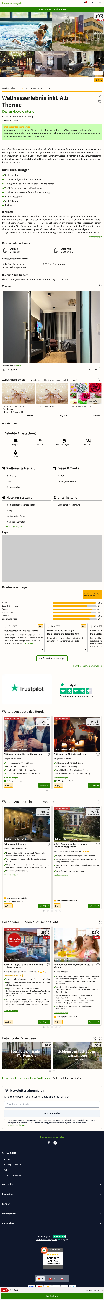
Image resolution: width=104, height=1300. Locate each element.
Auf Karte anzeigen (11, 120)
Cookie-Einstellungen (13, 1175)
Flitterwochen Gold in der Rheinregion (23, 754)
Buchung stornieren (12, 1164)
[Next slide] (100, 286)
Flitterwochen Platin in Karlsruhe (70, 754)
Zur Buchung (93, 369)
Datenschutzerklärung (16, 1125)
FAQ (5, 1170)
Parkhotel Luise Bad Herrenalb (16, 849)
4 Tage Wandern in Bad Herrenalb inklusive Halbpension (70, 845)
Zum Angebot (44, 785)
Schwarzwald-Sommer (15, 844)
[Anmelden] (93, 3)
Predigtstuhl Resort (61, 972)
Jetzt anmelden (52, 1113)
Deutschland (21, 1078)
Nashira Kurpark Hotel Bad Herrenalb (68, 851)
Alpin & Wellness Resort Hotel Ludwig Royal (21, 972)
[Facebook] (55, 1143)
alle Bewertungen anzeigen (52, 658)
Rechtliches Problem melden (87, 666)
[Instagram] (49, 1143)
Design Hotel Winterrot (18, 111)
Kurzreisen (7, 1078)
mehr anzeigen (95, 237)
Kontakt (7, 1159)
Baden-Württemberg (40, 1078)
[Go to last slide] (95, 1039)
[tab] (50, 1071)
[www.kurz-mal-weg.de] (12, 3)
